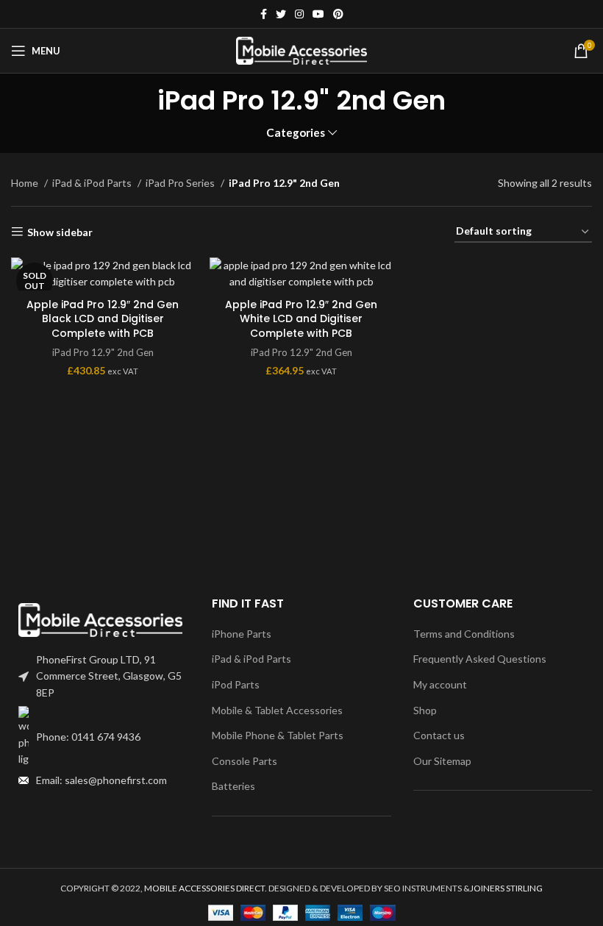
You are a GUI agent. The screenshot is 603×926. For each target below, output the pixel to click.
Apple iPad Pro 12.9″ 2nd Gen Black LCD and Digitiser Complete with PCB (102, 319)
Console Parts (244, 761)
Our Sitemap (442, 761)
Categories (295, 132)
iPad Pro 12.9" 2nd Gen (103, 352)
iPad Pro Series (181, 183)
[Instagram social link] (299, 14)
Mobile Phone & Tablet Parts (277, 735)
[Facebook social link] (263, 14)
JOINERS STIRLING (506, 888)
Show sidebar (60, 232)
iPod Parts (236, 684)
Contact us (439, 735)
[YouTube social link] (318, 14)
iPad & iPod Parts (93, 183)
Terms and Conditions (464, 633)
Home (25, 183)
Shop (425, 710)
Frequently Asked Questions (479, 658)
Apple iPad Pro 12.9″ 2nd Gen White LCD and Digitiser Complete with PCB (301, 319)
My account (440, 684)
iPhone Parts (241, 633)
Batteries (233, 786)
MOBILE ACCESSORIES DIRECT (204, 888)
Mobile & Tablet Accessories (277, 710)
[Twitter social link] (280, 14)
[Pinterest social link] (338, 14)
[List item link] (100, 736)
